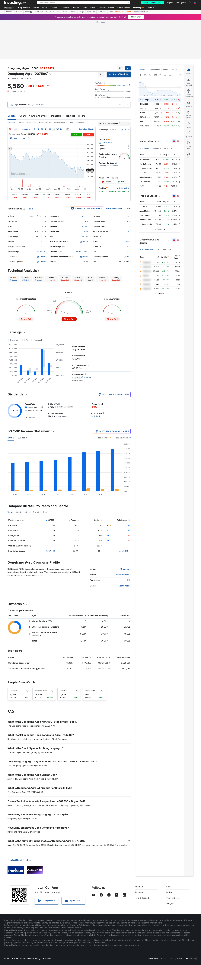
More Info (40, 105)
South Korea (125, 586)
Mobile (169, 892)
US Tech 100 (144, 117)
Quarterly (22, 438)
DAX (141, 121)
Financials (55, 115)
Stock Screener (123, 8)
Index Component (77, 123)
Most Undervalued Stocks (149, 241)
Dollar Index (144, 126)
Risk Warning (191, 958)
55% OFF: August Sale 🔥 (152, 3)
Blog (168, 887)
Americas (72, 12)
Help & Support (142, 898)
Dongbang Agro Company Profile (34, 562)
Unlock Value (122, 85)
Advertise (139, 892)
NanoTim (63, 691)
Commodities (154, 70)
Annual (11, 438)
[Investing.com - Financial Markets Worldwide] (15, 3)
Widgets (170, 903)
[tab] (13, 279)
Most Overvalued (165, 249)
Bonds (165, 70)
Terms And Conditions (157, 958)
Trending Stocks (148, 195)
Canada (19, 12)
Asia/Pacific (102, 12)
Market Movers (147, 141)
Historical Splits (60, 123)
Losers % (168, 148)
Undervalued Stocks (140, 12)
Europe (81, 12)
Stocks (9, 12)
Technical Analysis (22, 271)
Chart (22, 115)
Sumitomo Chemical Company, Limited (26, 668)
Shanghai (143, 108)
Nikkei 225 (143, 104)
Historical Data (45, 123)
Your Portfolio (172, 898)
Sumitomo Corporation (19, 663)
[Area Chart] (15, 129)
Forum (81, 115)
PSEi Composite (145, 100)
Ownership (31, 123)
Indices (142, 70)
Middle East (91, 12)
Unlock (52, 551)
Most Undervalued (147, 249)
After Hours (38, 12)
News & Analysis (38, 115)
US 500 (142, 113)
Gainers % (157, 148)
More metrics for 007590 (118, 208)
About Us (139, 887)
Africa (111, 12)
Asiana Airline (90, 691)
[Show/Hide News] (67, 129)
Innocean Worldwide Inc (44, 691)
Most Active (144, 148)
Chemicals (125, 569)
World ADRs (49, 12)
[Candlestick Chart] (10, 129)
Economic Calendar (106, 8)
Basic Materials (123, 574)
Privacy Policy (176, 958)
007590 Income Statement (29, 431)
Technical (69, 115)
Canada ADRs (61, 12)
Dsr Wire (13, 691)
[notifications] (189, 2)
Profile (21, 123)
